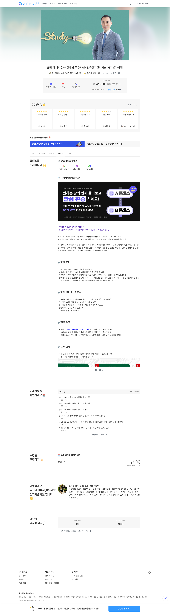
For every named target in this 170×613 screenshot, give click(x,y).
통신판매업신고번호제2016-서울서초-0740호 (109, 597)
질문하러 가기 (83, 531)
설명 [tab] (33, 153)
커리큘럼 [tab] (42, 153)
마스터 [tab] (60, 153)
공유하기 (116, 73)
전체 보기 (131, 104)
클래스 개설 (62, 3)
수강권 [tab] (51, 153)
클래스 (45, 3)
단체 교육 (73, 3)
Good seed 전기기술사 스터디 (77, 329)
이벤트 (52, 3)
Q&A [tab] (69, 153)
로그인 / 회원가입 (143, 3)
